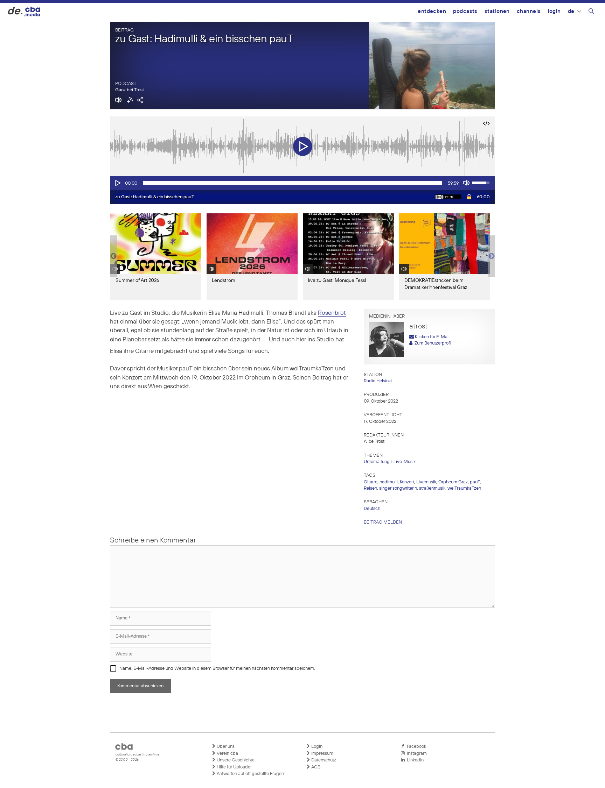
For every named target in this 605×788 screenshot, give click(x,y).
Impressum (321, 753)
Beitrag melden (383, 522)
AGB (315, 767)
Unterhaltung (377, 462)
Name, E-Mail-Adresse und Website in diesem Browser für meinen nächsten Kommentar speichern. (217, 668)
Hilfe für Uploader (234, 767)
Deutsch (372, 508)
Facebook (415, 746)
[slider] (292, 183)
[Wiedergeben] (117, 182)
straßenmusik (432, 488)
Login (554, 11)
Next (491, 256)
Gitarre (370, 482)
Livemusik (426, 482)
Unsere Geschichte (235, 760)
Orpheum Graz (453, 482)
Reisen (370, 488)
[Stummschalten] (466, 182)
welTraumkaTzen (464, 488)
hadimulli (389, 482)
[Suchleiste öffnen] (591, 12)
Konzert (407, 482)
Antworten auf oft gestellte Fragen (250, 774)
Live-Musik (405, 462)
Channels (529, 11)
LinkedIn (414, 760)
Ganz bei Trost (129, 90)
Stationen (497, 11)
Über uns (225, 746)
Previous (113, 256)
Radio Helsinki (378, 381)
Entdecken (432, 11)
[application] (302, 183)
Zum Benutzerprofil (432, 343)
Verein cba (227, 753)
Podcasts (465, 11)
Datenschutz (323, 760)
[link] (332, 313)
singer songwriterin (398, 488)
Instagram (416, 753)
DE (571, 11)
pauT (475, 482)
